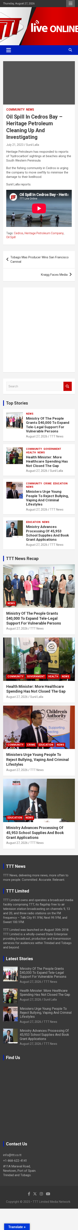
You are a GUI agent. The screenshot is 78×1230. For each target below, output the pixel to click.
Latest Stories (19, 958)
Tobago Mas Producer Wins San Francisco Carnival (39, 259)
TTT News (56, 436)
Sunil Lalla (32, 144)
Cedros (18, 233)
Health (31, 452)
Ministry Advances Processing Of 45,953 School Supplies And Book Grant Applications (47, 533)
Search (67, 386)
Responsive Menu (70, 3)
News (30, 109)
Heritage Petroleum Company (44, 233)
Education (60, 483)
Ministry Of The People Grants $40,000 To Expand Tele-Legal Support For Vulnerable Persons (47, 424)
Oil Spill (11, 237)
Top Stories (17, 403)
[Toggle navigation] (8, 50)
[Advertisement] (39, 330)
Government (52, 449)
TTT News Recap (22, 558)
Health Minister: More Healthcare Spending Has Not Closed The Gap (47, 461)
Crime (47, 483)
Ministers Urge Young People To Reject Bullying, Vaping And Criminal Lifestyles (47, 497)
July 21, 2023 (15, 144)
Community (15, 109)
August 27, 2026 (36, 436)
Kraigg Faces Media (54, 275)
